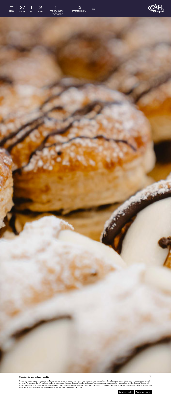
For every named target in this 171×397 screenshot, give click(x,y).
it (93, 7)
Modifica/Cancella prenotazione (57, 14)
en (93, 10)
